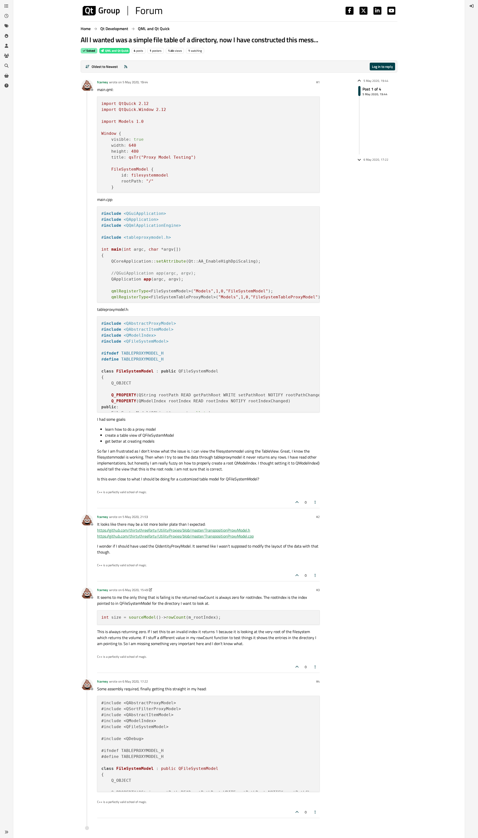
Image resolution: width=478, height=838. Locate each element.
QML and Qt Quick (116, 50)
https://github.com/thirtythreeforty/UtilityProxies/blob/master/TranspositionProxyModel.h (173, 530)
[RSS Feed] (125, 66)
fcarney (102, 82)
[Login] (471, 6)
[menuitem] (471, 6)
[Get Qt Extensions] (6, 76)
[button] (6, 832)
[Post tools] (315, 502)
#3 (318, 589)
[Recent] (6, 16)
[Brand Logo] (122, 10)
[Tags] (6, 26)
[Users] (6, 46)
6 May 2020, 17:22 (135, 681)
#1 (318, 82)
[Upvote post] (297, 502)
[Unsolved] (6, 86)
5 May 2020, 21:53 (135, 516)
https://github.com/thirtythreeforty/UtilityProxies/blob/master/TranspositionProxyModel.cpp (175, 536)
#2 (318, 516)
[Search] (6, 66)
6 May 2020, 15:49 (135, 589)
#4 (318, 681)
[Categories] (6, 6)
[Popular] (6, 36)
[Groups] (6, 56)
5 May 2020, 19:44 (135, 82)
